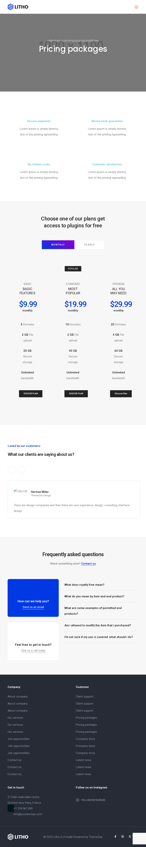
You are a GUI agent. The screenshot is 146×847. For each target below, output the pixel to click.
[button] (30, 393)
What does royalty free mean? (84, 584)
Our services (15, 717)
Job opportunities (19, 739)
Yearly (89, 244)
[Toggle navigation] (136, 7)
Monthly (58, 244)
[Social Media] (115, 836)
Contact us (88, 563)
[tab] (101, 585)
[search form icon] (129, 7)
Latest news (83, 760)
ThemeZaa (95, 837)
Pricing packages (86, 717)
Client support (84, 696)
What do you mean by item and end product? (94, 596)
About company (18, 696)
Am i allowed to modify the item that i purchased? (97, 625)
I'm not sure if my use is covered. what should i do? (98, 637)
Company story (85, 739)
